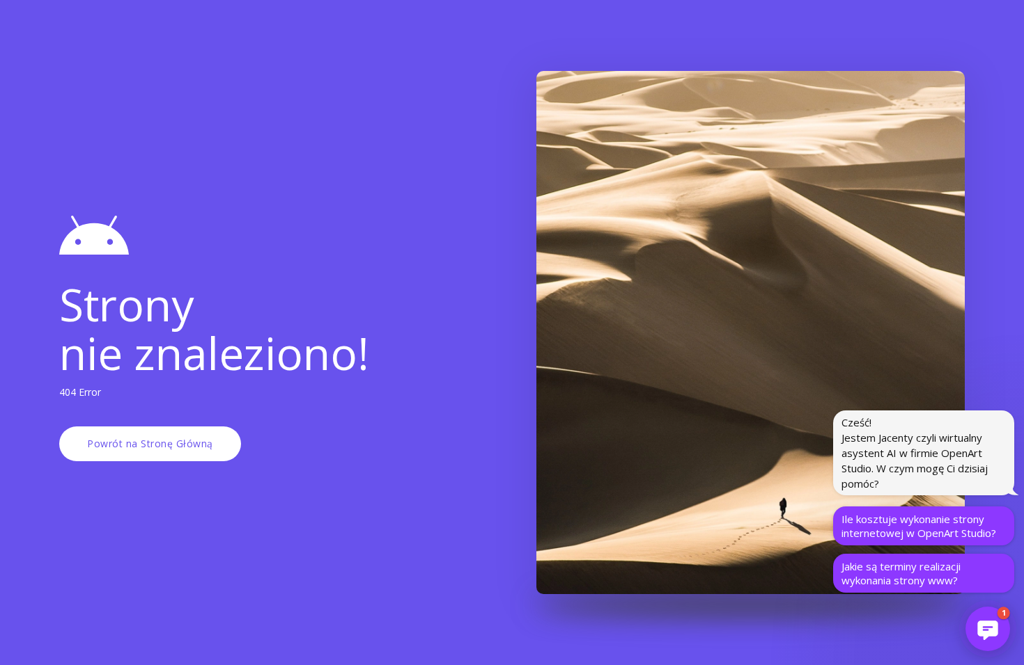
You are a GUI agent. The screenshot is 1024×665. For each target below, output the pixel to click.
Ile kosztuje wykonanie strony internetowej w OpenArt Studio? (918, 526)
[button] (987, 629)
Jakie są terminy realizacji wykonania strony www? (901, 573)
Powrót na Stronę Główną (150, 443)
